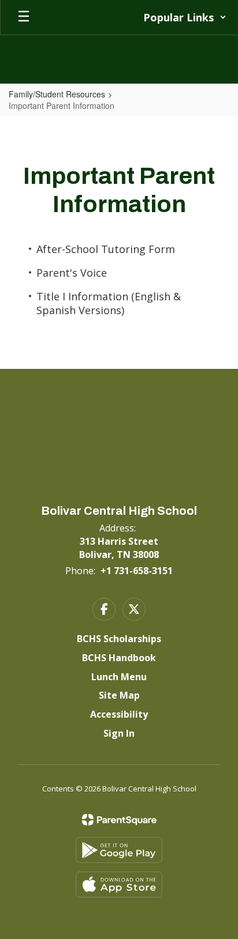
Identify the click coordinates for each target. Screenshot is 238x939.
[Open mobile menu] (24, 17)
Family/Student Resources (57, 94)
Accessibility (119, 714)
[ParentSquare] (119, 819)
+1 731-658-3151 (137, 570)
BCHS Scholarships (119, 638)
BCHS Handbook (119, 657)
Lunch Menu (119, 676)
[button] (185, 17)
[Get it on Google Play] (119, 850)
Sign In (119, 733)
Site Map (119, 695)
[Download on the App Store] (119, 884)
